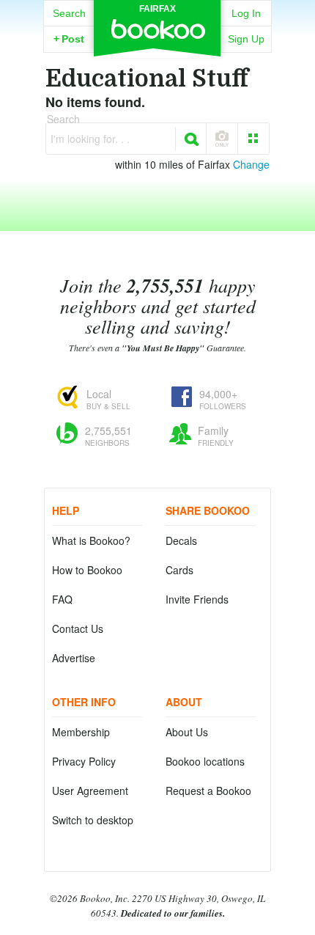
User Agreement (90, 790)
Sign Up (246, 39)
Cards (179, 569)
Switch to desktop (92, 820)
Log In (246, 13)
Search (69, 13)
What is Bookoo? (91, 540)
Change (251, 164)
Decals (181, 540)
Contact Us (77, 628)
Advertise (73, 657)
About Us (187, 732)
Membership (81, 732)
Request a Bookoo (208, 790)
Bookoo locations (205, 761)
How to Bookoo (87, 569)
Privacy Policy (84, 761)
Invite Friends (197, 599)
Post (68, 39)
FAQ (62, 599)
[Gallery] (253, 138)
